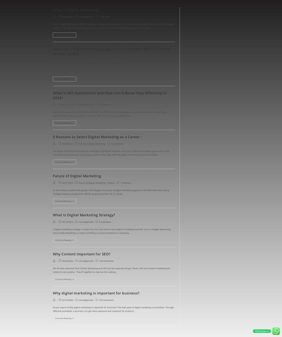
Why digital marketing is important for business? (96, 293)
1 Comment (104, 16)
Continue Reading (65, 34)
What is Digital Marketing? (76, 9)
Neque (111, 182)
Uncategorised (86, 16)
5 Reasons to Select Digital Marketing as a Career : (97, 136)
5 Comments (105, 222)
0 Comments (115, 60)
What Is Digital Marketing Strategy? (84, 214)
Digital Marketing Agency (91, 60)
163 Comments (106, 300)
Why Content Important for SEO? (81, 254)
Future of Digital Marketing (92, 143)
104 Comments (106, 261)
